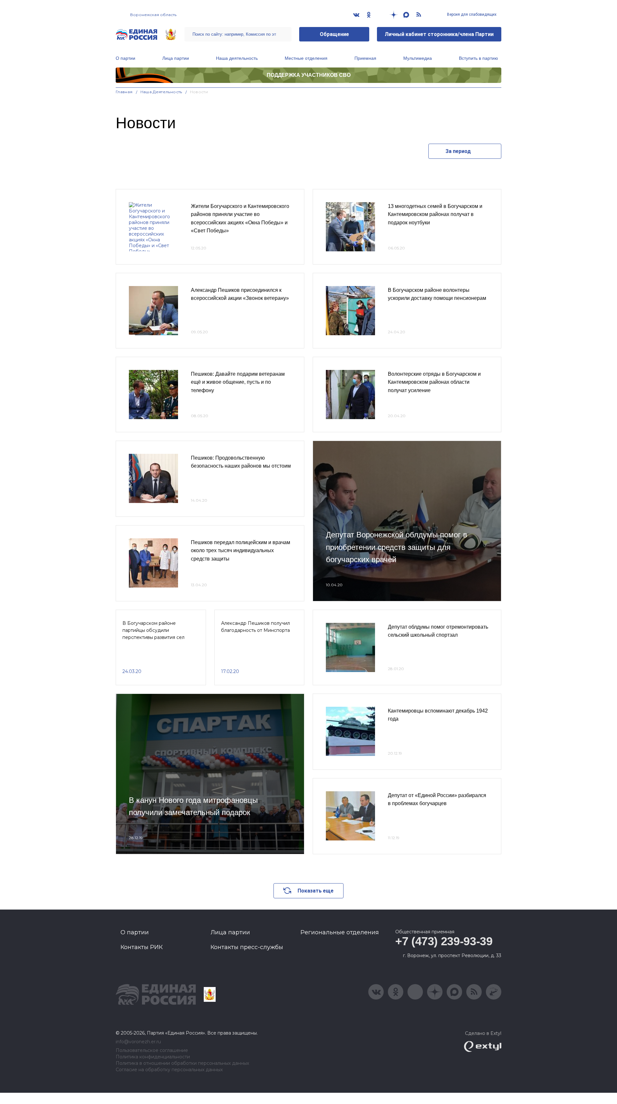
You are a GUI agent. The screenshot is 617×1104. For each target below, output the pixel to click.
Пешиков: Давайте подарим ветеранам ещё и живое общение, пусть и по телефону (238, 382)
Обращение (334, 34)
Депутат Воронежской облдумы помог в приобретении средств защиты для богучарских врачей (396, 547)
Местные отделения (306, 58)
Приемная (365, 58)
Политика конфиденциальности (153, 1057)
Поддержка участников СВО (309, 75)
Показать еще (316, 891)
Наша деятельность (237, 58)
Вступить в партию (478, 58)
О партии (125, 58)
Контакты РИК (142, 947)
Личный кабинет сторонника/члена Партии (439, 34)
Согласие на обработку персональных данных (169, 1070)
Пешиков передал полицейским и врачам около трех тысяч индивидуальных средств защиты (240, 550)
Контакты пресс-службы (246, 947)
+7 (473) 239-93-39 (444, 941)
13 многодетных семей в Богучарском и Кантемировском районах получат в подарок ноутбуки (435, 214)
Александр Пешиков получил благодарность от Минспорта (255, 626)
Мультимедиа (417, 58)
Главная (124, 91)
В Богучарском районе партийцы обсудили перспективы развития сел (153, 630)
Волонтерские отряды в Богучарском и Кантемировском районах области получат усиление (434, 382)
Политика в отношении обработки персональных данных (182, 1063)
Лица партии (175, 58)
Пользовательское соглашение (152, 1050)
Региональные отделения (339, 932)
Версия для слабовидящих (471, 14)
